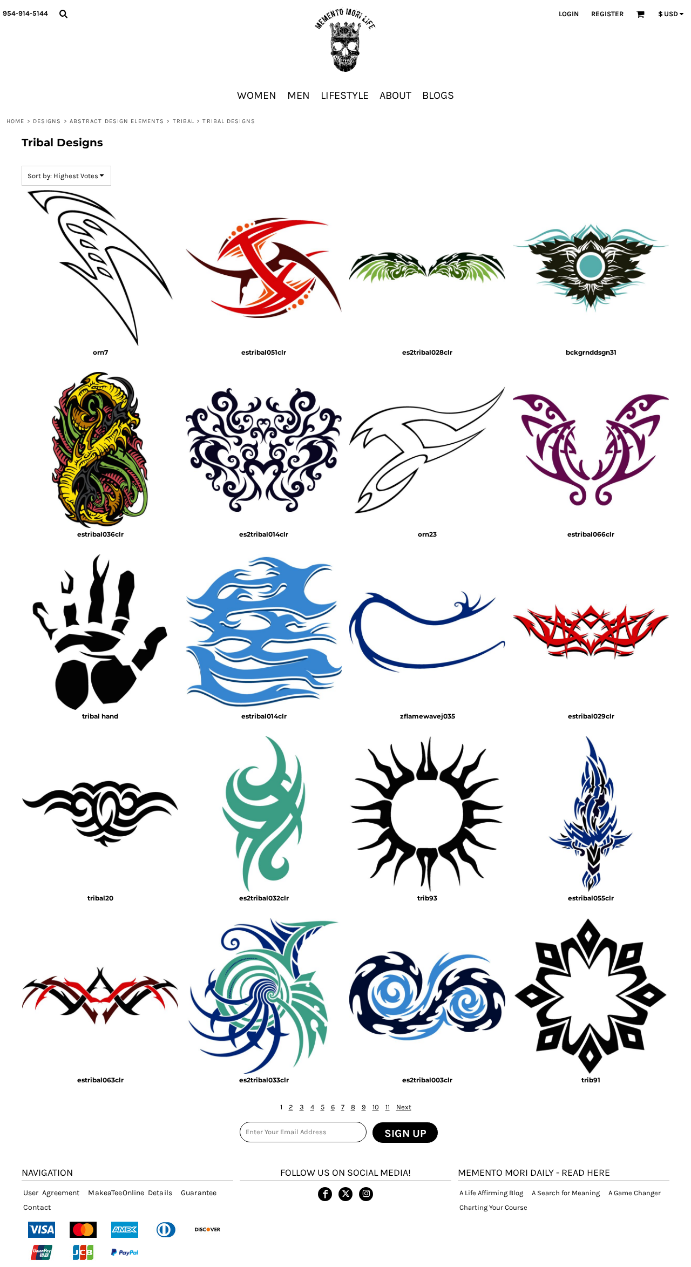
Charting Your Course (493, 1207)
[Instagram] (366, 1194)
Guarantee (198, 1192)
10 (375, 1107)
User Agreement (51, 1192)
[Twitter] (345, 1194)
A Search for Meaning (566, 1193)
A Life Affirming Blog (491, 1193)
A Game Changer (634, 1193)
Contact (37, 1207)
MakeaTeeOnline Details (130, 1192)
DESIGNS (47, 121)
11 (387, 1107)
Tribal (184, 121)
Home (15, 121)
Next (403, 1107)
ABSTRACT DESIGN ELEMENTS (117, 121)
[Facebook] (325, 1194)
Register (607, 14)
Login (569, 14)
